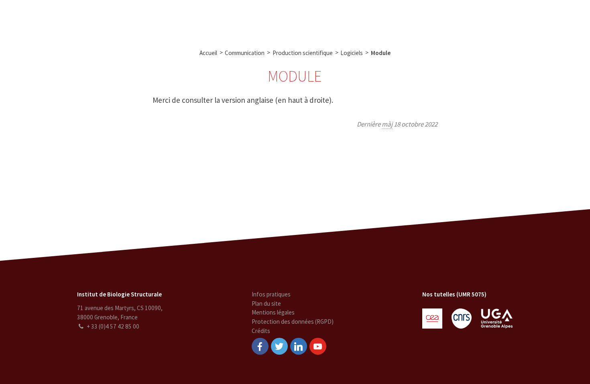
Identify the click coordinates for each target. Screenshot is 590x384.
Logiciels (351, 53)
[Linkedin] (298, 346)
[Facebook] (260, 346)
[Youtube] (317, 346)
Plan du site (266, 303)
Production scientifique (303, 53)
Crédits (261, 331)
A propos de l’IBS (140, 19)
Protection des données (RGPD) (293, 321)
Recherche (188, 19)
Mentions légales (273, 312)
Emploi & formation (356, 19)
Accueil (208, 53)
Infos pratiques (271, 294)
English (541, 19)
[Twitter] (279, 346)
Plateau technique (239, 19)
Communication (297, 19)
